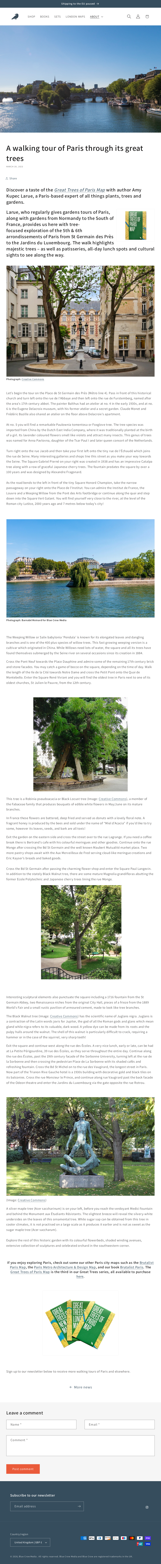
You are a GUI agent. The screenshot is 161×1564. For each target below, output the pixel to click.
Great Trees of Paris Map (30, 1271)
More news (83, 1387)
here (79, 1276)
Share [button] (13, 178)
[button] (96, 16)
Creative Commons (33, 379)
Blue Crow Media (28, 1556)
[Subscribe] (79, 1506)
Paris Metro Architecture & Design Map (65, 1267)
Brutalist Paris (131, 1267)
